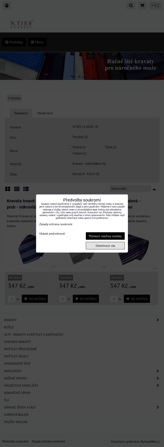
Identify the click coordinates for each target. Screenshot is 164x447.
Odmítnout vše (105, 246)
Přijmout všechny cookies (105, 236)
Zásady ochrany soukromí (55, 224)
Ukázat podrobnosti (52, 233)
